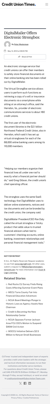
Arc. (17, 395)
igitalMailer (29, 200)
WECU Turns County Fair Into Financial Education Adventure (21, 294)
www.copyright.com (23, 264)
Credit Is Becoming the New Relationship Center (21, 313)
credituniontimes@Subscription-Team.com (26, 378)
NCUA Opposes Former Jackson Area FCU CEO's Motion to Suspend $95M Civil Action (23, 323)
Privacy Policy (16, 398)
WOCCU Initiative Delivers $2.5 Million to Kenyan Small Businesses (23, 333)
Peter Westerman (21, 44)
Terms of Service (41, 395)
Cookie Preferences (31, 398)
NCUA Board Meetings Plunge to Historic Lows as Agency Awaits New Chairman (24, 304)
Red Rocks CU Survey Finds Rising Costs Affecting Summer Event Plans (24, 286)
